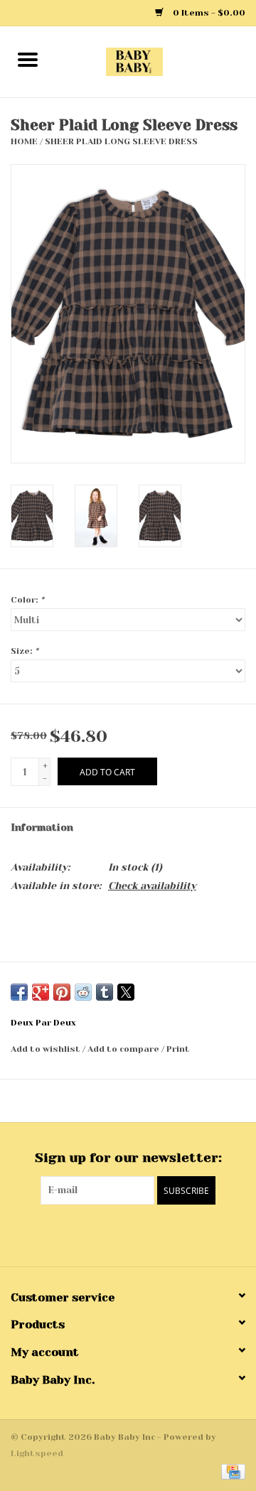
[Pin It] (61, 992)
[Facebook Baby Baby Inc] (115, 1233)
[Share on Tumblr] (104, 992)
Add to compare (124, 1049)
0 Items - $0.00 (208, 13)
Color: (27, 600)
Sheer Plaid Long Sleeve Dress (121, 141)
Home (24, 141)
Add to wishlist (46, 1049)
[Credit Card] (230, 1471)
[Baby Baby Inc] (156, 61)
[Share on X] (125, 992)
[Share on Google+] (40, 992)
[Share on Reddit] (83, 992)
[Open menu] (27, 59)
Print (178, 1049)
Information (42, 827)
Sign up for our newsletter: (128, 1158)
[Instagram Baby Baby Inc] (140, 1233)
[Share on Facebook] (19, 992)
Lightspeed (37, 1453)
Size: (24, 651)
